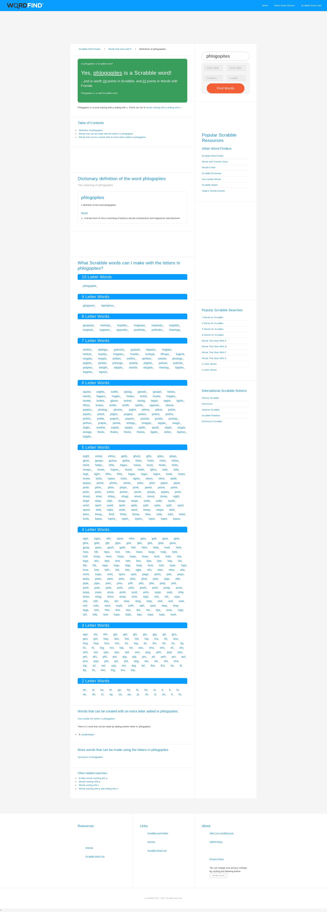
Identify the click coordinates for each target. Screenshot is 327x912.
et (110, 689)
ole (181, 647)
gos (85, 638)
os (120, 694)
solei (159, 500)
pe (129, 694)
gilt (107, 543)
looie (169, 474)
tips (158, 610)
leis (96, 560)
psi (116, 661)
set (166, 661)
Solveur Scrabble (210, 398)
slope (134, 500)
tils (148, 610)
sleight (103, 367)
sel (156, 661)
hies (85, 552)
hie (137, 638)
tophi (125, 518)
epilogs (102, 349)
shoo (110, 596)
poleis (142, 414)
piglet (132, 409)
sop (113, 665)
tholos (140, 432)
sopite (115, 427)
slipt (109, 500)
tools (86, 518)
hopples (118, 354)
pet (85, 656)
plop (162, 583)
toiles (167, 432)
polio (86, 491)
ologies (87, 358)
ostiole (162, 358)
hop (96, 643)
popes (165, 491)
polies (155, 414)
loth (107, 569)
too (123, 670)
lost (96, 569)
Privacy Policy (217, 859)
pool (154, 587)
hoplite (102, 354)
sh (146, 694)
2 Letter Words (209, 364)
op (111, 694)
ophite (139, 405)
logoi (144, 474)
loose (86, 478)
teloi (172, 509)
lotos (124, 478)
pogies (128, 414)
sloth (147, 500)
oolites (116, 358)
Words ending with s (89, 785)
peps (86, 578)
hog (85, 643)
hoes (139, 552)
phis (132, 578)
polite (100, 418)
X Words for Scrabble (212, 329)
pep (169, 652)
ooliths (131, 358)
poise (161, 487)
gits (150, 543)
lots (127, 569)
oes (140, 647)
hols (174, 552)
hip (146, 638)
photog (102, 409)
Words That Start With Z (214, 340)
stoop (146, 509)
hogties (166, 349)
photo (113, 483)
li (170, 689)
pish (108, 583)
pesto (100, 483)
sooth (171, 500)
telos (86, 514)
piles (140, 483)
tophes (181, 432)
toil (85, 614)
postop (173, 418)
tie (172, 665)
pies (155, 578)
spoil (181, 505)
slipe (98, 500)
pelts (174, 478)
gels (143, 538)
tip (84, 670)
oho (151, 647)
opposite (121, 329)
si (155, 694)
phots (127, 483)
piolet (171, 409)
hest (167, 547)
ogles (136, 478)
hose (145, 556)
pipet (177, 483)
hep (105, 638)
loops (181, 474)
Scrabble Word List (94, 856)
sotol (86, 505)
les (154, 643)
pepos (87, 483)
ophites (146, 358)
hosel (128, 469)
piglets (87, 363)
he (128, 689)
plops (123, 487)
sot (124, 665)
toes (169, 610)
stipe (110, 509)
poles (174, 487)
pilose (145, 409)
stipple (118, 367)
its (126, 643)
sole (181, 601)
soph (119, 605)
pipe (85, 583)
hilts (111, 465)
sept (169, 592)
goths (126, 460)
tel (143, 665)
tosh (173, 614)
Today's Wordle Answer (213, 191)
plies (111, 487)
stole (122, 509)
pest (110, 578)
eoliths (87, 349)
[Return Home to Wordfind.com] (24, 8)
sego (158, 592)
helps (98, 465)
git (164, 634)
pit (153, 656)
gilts (148, 456)
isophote (156, 325)
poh (163, 656)
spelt (110, 505)
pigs (166, 578)
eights (100, 391)
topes (98, 518)
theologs (174, 329)
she (176, 661)
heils (139, 460)
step (164, 605)
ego (85, 634)
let (163, 643)
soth (130, 605)
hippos (101, 396)
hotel (141, 469)
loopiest (88, 329)
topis (152, 518)
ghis (85, 543)
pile (178, 578)
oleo (160, 569)
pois (97, 587)
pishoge (117, 363)
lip (181, 643)
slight (86, 427)
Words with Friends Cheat (215, 161)
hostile (134, 354)
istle (176, 469)
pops (98, 592)
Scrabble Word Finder (213, 156)
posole (145, 418)
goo (174, 634)
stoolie (133, 367)
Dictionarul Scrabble (212, 421)
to (180, 694)
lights (179, 400)
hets (178, 547)
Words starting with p (89, 781)
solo (95, 605)
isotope (150, 354)
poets (148, 487)
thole (123, 514)
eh (84, 689)
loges (131, 474)
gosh (110, 547)
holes (162, 465)
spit (142, 605)
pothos (87, 423)
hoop (97, 556)
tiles (148, 514)
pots (146, 592)
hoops (87, 469)
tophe (111, 518)
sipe (177, 596)
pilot (152, 483)
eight (86, 456)
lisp (170, 560)
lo (177, 689)
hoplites (122, 325)
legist (154, 400)
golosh (142, 391)
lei (145, 643)
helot (86, 465)
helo (144, 547)
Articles (89, 847)
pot (106, 661)
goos (98, 547)
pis (144, 656)
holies (130, 396)
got (95, 638)
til (181, 665)
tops (162, 614)
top (133, 670)
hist (117, 552)
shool (137, 496)
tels (96, 610)
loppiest (105, 329)
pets (121, 578)
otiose (169, 405)
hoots (100, 469)
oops (98, 574)
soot (107, 605)
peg (147, 652)
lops (183, 565)
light (97, 474)
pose (110, 592)
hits (128, 552)
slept (86, 500)
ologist (102, 358)
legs (85, 560)
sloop (121, 500)
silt (166, 596)
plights (148, 363)
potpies (87, 367)
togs (180, 610)
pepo (180, 574)
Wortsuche (207, 404)
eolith (114, 391)
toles (182, 514)
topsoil (103, 372)
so (163, 694)
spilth (141, 427)
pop (96, 661)
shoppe (146, 423)
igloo (153, 469)
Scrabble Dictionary (211, 173)
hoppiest (139, 325)
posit (178, 491)
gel (115, 634)
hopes (114, 469)
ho (146, 689)
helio (163, 460)
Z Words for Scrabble (212, 323)
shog (98, 596)
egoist (87, 391)
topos (176, 518)
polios (169, 414)
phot (144, 578)
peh (158, 652)
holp (163, 552)
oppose (154, 405)
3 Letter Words (209, 370)
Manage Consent (218, 875)
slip (106, 601)
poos (179, 587)
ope (106, 652)
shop (122, 596)
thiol (111, 514)
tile (138, 610)
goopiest (88, 325)
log (102, 647)
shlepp (130, 423)
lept (107, 560)
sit (94, 665)
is (154, 689)
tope (116, 614)
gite (139, 543)
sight (176, 496)
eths (131, 538)
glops (173, 456)
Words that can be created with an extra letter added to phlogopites (112, 137)
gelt (154, 538)
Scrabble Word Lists (311, 5)
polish (86, 418)
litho (119, 474)
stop (175, 605)
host (156, 556)
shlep (111, 496)
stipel (168, 427)
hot (117, 643)
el (93, 689)
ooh (85, 652)
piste (86, 487)
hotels (100, 400)
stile (98, 509)
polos (110, 491)
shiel (99, 496)
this (117, 610)
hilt (96, 552)
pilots (158, 409)
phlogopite (89, 285)
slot (160, 601)
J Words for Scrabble (212, 317)
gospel (157, 391)
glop (161, 543)
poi (174, 656)
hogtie (116, 396)
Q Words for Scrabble (213, 335)
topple (87, 436)
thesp (98, 514)
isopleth (174, 325)
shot (134, 596)
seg (136, 661)
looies (99, 405)
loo (112, 647)
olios (162, 478)
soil (170, 601)
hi (137, 689)
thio (107, 610)
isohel (127, 400)
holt (85, 556)
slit (116, 601)
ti (172, 694)
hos (106, 643)
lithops (165, 354)
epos (120, 538)
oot (96, 652)
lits (94, 565)
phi (95, 656)
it (162, 689)
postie (159, 418)
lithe (108, 474)
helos (175, 460)
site (85, 601)
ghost (136, 456)
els (95, 634)
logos (156, 474)
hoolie (156, 396)
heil (133, 547)
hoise (137, 465)
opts (133, 574)
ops (116, 652)
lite (85, 565)
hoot (108, 556)
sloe (126, 601)
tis (93, 670)
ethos (111, 456)
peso (98, 578)
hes (116, 638)
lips (159, 560)
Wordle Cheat (208, 167)
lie (172, 643)
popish (114, 418)
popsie (129, 418)
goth (122, 547)
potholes (157, 329)
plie (151, 583)
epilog (128, 391)
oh (93, 694)
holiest (87, 354)
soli (85, 605)
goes (173, 543)
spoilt (155, 427)
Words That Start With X (214, 358)
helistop (105, 325)
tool (105, 614)
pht (105, 656)
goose (112, 460)
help (155, 547)
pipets (87, 414)
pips (97, 583)
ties (128, 610)
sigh (145, 596)
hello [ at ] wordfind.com (222, 833)
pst (126, 661)
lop (121, 647)
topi (139, 614)
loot (161, 565)
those (135, 514)
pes (180, 652)
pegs (145, 574)
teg (134, 665)
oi (102, 694)
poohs (124, 491)
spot (152, 605)
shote (163, 496)
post (134, 592)
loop (139, 565)
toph (128, 614)
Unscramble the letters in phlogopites (96, 718)
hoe (175, 638)
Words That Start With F (214, 352)
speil (98, 505)
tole (95, 614)
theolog (163, 367)
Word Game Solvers (284, 5)
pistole (133, 363)
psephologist (88, 734)
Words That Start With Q (214, 346)
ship (180, 592)
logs (127, 565)
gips (117, 543)
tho (163, 665)
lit (93, 647)
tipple (153, 432)
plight (113, 414)
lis (84, 647)
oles (171, 569)
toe (103, 670)
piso (119, 583)
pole (108, 587)
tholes (114, 432)
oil (171, 647)
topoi (164, 518)
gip (155, 634)
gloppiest (88, 305)
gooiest (135, 349)
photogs (177, 358)
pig (124, 656)
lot (130, 647)
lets (128, 560)
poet (85, 587)
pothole (177, 363)
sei (146, 661)
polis (98, 491)
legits (167, 400)
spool (86, 509)
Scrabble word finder (158, 833)
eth (105, 634)
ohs (162, 647)
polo (119, 587)
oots (110, 574)
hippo (123, 465)
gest (165, 538)
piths (98, 487)
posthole (139, 329)
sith (95, 601)
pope (86, 592)
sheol (86, 496)
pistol (100, 414)
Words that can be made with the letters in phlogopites (106, 133)
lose (85, 569)
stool (134, 509)
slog (138, 601)
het (127, 638)
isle (179, 556)
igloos (114, 400)
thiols (100, 432)
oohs (86, 574)
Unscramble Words (211, 179)
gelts (124, 456)
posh (123, 592)
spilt (145, 505)
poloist (163, 363)
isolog (141, 400)
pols (131, 587)
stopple (148, 367)
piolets (102, 363)
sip (85, 665)
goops (99, 460)
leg (136, 643)
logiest (180, 354)
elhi (108, 538)
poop (167, 587)
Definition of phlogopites (91, 130)
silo (156, 596)
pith (130, 583)
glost (86, 460)
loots (99, 478)
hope (120, 556)
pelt (169, 574)
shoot (150, 496)
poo (85, 661)
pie (114, 656)
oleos (149, 478)
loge (105, 565)
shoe (86, 596)
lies (138, 560)
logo (116, 565)
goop (86, 547)
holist (143, 396)
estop (98, 456)
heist (150, 460)
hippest (150, 349)
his (156, 638)
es (101, 689)
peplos (87, 409)
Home (265, 5)
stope (159, 509)
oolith (125, 405)
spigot (128, 427)
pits (141, 583)
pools (137, 491)
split (169, 505)
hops (133, 556)
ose (137, 652)
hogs (151, 552)
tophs (138, 518)
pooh (143, 587)
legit (85, 474)
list (180, 560)
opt (127, 652)
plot (173, 583)
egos (97, 538)
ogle (138, 569)
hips (106, 552)
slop (149, 601)
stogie (181, 427)
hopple (170, 396)
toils (170, 514)
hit (165, 638)
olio (182, 569)
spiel (122, 505)
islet (164, 469)
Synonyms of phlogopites (90, 757)
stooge (87, 432)
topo (150, 614)
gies (96, 543)
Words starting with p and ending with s (98, 788)
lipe (149, 560)
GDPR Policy (216, 842)
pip (134, 656)
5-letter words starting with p (93, 778)
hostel (87, 400)
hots (168, 556)
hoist (150, 465)
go (119, 689)
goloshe (119, 349)
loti (117, 569)
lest (117, 560)
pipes (164, 483)
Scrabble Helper (210, 185)
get (125, 634)
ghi (135, 634)
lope (172, 565)
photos (118, 409)
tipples (179, 367)
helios (171, 391)
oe (84, 694)
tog (113, 670)
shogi (124, 496)
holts (175, 465)
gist (128, 543)
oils (149, 569)
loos (150, 565)
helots (87, 396)
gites (160, 456)
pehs (157, 574)
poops (151, 491)
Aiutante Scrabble (210, 409)
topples (87, 372)
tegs (85, 610)
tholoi (127, 432)
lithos (86, 405)
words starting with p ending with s (163, 107)
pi (138, 694)
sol (103, 665)
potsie (116, 423)
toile (159, 514)
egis (85, 538)
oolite (112, 405)
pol (183, 656)
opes (122, 574)
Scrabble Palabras (211, 415)
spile (134, 505)
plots (136, 487)
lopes (111, 478)
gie (145, 634)
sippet (162, 423)
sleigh (176, 423)
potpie (102, 423)
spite (157, 505)
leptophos (107, 305)
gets (176, 538)
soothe (100, 427)
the (153, 665)
